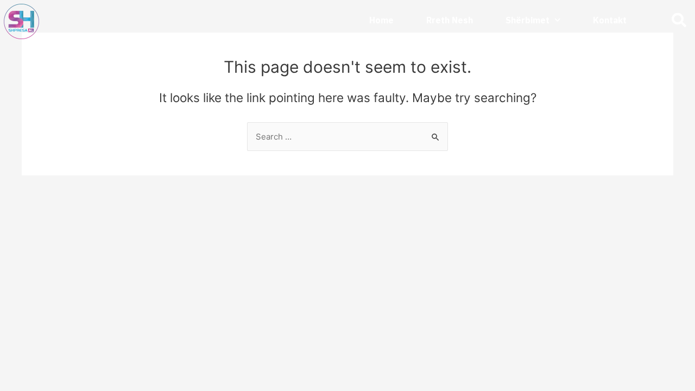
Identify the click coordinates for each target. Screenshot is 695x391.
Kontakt (610, 20)
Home (381, 20)
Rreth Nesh (449, 20)
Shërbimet (527, 20)
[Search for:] (347, 136)
